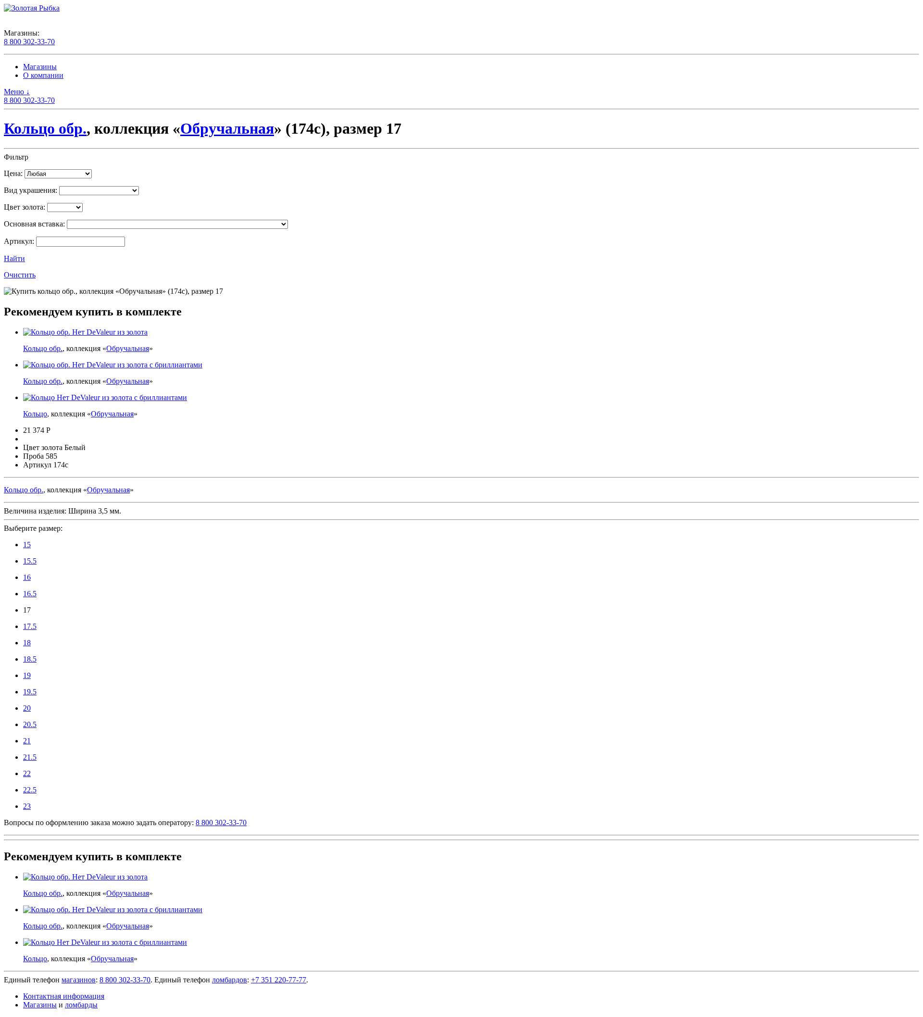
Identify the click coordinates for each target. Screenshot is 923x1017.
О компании (43, 75)
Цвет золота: (24, 207)
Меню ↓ (17, 92)
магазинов (79, 980)
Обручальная (227, 128)
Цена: (13, 173)
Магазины (40, 67)
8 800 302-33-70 (29, 42)
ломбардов (229, 980)
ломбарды (81, 1005)
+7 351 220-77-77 (278, 980)
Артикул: (19, 241)
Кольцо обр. (45, 128)
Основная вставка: (34, 224)
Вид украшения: (30, 190)
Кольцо (35, 414)
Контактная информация (63, 996)
